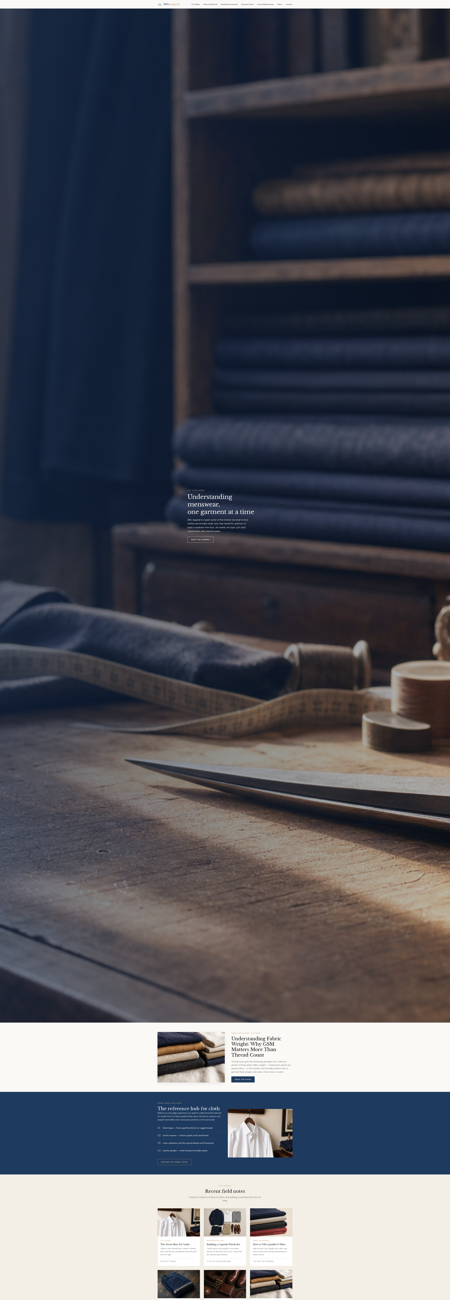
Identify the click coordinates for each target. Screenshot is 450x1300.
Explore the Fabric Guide (174, 1162)
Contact (289, 4)
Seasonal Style (247, 4)
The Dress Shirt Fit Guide (175, 1244)
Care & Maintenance (265, 4)
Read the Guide (243, 1079)
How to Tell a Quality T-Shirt (269, 1244)
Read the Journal (200, 540)
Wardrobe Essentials (229, 4)
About (279, 4)
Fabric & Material (210, 4)
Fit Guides (196, 4)
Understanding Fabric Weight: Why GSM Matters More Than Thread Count (256, 1047)
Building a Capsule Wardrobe (223, 1244)
